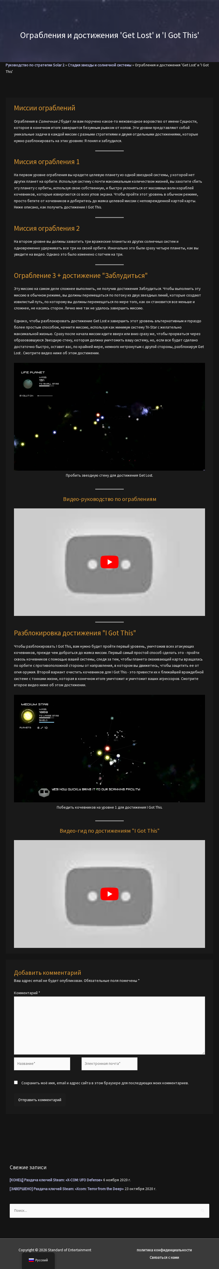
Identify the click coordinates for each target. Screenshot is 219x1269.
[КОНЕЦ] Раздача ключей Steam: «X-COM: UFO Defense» (56, 1179)
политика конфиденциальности (164, 1250)
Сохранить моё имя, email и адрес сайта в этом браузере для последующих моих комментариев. (105, 1083)
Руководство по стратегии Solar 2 (35, 65)
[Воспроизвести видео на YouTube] (109, 562)
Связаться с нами (164, 1257)
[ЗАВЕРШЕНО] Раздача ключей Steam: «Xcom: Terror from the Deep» (67, 1188)
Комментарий (27, 992)
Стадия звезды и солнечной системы (99, 65)
